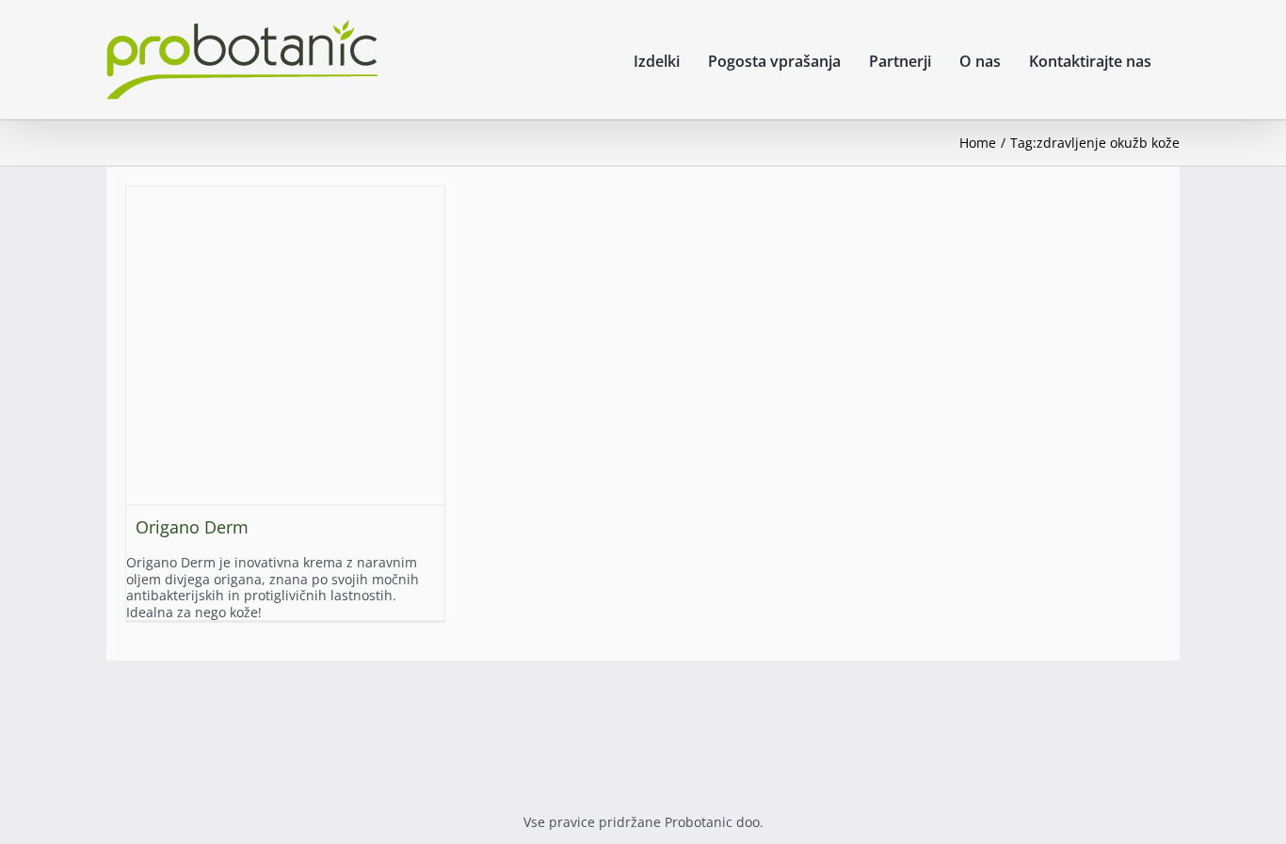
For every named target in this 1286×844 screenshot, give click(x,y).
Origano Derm (192, 527)
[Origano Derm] (285, 345)
